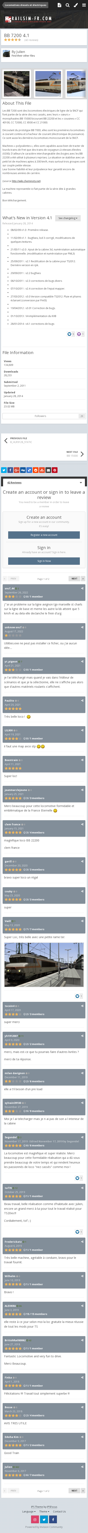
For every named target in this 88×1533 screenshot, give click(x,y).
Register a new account (44, 535)
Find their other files (23, 55)
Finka (8, 1377)
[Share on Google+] (16, 470)
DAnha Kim (12, 1437)
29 (82, 416)
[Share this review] (82, 588)
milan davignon (15, 1073)
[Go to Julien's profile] (6, 53)
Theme (43, 1511)
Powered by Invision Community (44, 1527)
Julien (20, 51)
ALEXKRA (10, 1306)
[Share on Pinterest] (55, 470)
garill (8, 861)
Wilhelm (10, 1276)
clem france (12, 824)
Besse (8, 1407)
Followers (40, 416)
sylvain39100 (13, 1103)
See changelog (67, 218)
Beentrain (11, 760)
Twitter (44, 1519)
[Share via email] (48, 470)
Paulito (9, 700)
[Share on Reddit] (35, 470)
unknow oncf (13, 627)
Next (74, 578)
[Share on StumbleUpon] (42, 470)
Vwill (8, 921)
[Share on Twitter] (4, 470)
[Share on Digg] (23, 470)
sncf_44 (9, 588)
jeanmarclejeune (16, 790)
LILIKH (9, 730)
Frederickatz (13, 1242)
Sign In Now (44, 561)
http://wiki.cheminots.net (26, 181)
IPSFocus (52, 1507)
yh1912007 (11, 1036)
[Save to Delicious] (29, 470)
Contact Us (59, 1511)
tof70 (8, 1188)
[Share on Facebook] (10, 470)
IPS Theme (37, 1507)
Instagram (35, 1519)
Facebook (53, 1519)
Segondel (11, 1137)
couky (8, 891)
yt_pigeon (11, 661)
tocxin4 (9, 1006)
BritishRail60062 (15, 1340)
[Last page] (83, 578)
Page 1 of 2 (44, 578)
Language (28, 1511)
